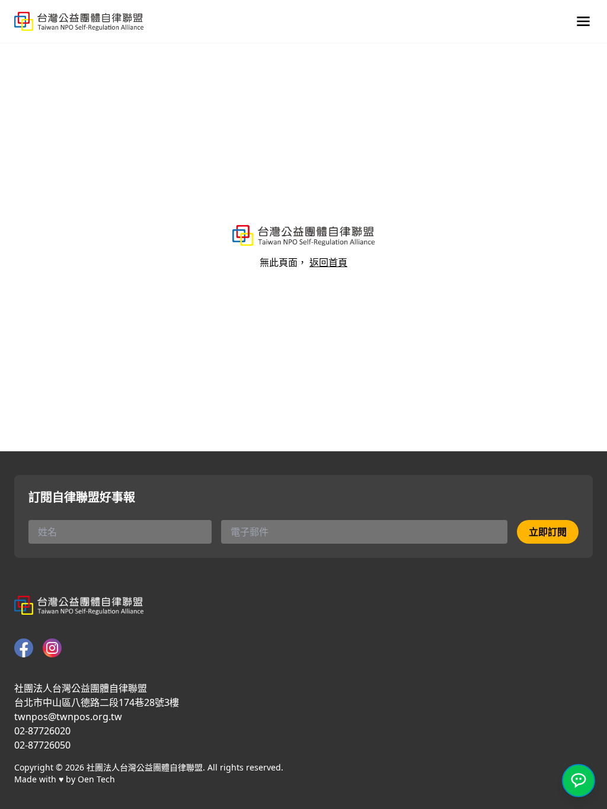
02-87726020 (42, 730)
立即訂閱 (548, 531)
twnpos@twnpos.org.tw (68, 716)
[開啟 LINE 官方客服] (578, 780)
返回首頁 (328, 262)
